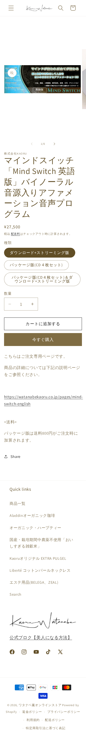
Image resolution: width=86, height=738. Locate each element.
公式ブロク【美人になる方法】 (41, 637)
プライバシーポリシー (63, 712)
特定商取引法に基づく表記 (45, 728)
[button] (11, 8)
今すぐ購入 (43, 339)
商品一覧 (18, 503)
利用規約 (33, 720)
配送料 (15, 234)
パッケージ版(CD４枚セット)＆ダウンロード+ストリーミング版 (42, 279)
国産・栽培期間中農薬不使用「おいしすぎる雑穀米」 (41, 543)
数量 (7, 293)
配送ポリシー (55, 720)
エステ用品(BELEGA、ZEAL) (34, 582)
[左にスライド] (32, 143)
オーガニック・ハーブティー (35, 527)
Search (16, 594)
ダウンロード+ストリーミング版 (39, 252)
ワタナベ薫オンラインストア (40, 705)
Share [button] (16, 456)
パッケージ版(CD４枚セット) (36, 264)
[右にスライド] (54, 143)
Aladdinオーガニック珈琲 (32, 515)
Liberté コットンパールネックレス (40, 570)
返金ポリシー (32, 712)
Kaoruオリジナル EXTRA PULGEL (38, 558)
